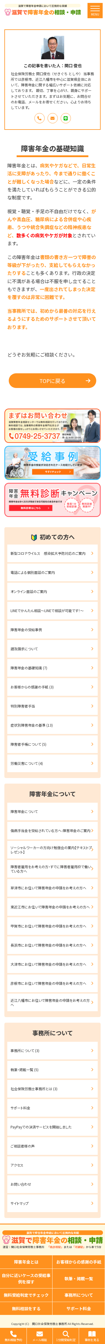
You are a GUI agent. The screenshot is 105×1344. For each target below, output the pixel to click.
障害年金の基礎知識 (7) (28, 667)
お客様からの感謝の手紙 (78, 1262)
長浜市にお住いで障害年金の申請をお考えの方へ (48, 945)
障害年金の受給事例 (26, 629)
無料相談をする (26, 1308)
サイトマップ (19, 1203)
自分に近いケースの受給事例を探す (26, 1278)
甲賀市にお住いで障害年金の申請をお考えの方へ (48, 925)
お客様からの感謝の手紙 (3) (32, 686)
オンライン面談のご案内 (28, 591)
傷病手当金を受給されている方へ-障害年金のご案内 (50, 830)
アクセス (16, 1164)
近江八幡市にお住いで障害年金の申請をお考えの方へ (50, 1002)
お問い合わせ (20, 1184)
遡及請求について (24, 648)
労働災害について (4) (26, 763)
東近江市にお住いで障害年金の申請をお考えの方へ (50, 906)
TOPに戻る (52, 380)
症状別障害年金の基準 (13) (31, 725)
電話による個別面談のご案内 (32, 572)
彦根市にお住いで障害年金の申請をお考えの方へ (48, 983)
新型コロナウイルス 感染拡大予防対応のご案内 (47, 553)
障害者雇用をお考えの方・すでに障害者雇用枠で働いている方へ (50, 868)
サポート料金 (20, 1107)
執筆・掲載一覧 (78, 1278)
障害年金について (24, 811)
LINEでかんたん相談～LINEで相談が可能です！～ (47, 610)
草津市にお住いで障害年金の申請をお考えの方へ (48, 887)
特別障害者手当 (22, 705)
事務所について (78, 1295)
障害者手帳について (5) (28, 744)
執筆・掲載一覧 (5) (24, 1069)
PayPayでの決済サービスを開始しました (40, 1126)
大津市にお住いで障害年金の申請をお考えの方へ (48, 964)
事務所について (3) (24, 1050)
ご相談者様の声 (22, 1145)
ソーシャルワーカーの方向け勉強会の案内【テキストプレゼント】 (51, 849)
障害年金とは (26, 1262)
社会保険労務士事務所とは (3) (33, 1088)
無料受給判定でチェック (26, 1295)
